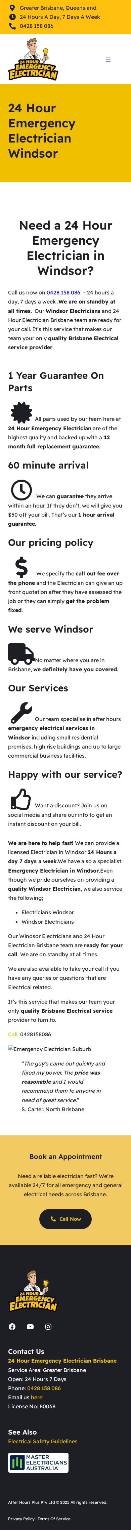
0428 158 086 (44, 1388)
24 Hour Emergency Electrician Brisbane (62, 1360)
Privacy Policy (21, 1518)
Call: (13, 1034)
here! (37, 1397)
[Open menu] (108, 59)
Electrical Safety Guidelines (43, 1441)
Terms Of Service (54, 1518)
